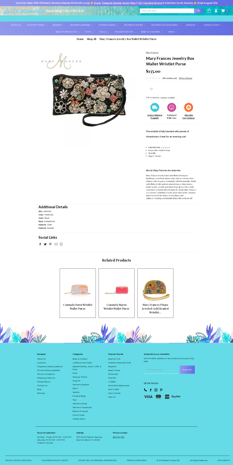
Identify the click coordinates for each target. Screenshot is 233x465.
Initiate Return (43, 381)
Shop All (16, 25)
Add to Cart (72, 295)
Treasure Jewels (111, 2)
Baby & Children (150, 31)
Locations (41, 362)
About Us (41, 359)
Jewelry (191, 25)
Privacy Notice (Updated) (48, 370)
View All (112, 397)
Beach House (114, 370)
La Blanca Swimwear (82, 362)
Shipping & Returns (46, 378)
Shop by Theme (80, 377)
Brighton (112, 366)
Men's (171, 31)
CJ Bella (112, 381)
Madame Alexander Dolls (119, 362)
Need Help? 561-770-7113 (65, 11)
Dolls (103, 31)
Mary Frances (114, 393)
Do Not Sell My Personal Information (97, 460)
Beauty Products (66, 31)
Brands (57, 25)
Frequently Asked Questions (49, 366)
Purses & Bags (107, 25)
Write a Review (185, 78)
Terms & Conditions (46, 374)
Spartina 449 (114, 359)
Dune (97, 2)
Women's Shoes (133, 25)
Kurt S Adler (113, 389)
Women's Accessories (164, 25)
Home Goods (212, 25)
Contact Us (42, 385)
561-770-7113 (118, 437)
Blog (39, 389)
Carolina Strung (152, 2)
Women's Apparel (80, 25)
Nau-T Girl (136, 2)
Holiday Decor (124, 31)
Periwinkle (113, 374)
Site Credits (224, 460)
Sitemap (41, 393)
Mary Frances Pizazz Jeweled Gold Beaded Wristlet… (155, 308)
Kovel (125, 2)
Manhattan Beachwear (118, 385)
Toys (88, 31)
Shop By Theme (36, 25)
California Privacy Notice (55, 460)
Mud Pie (112, 378)
